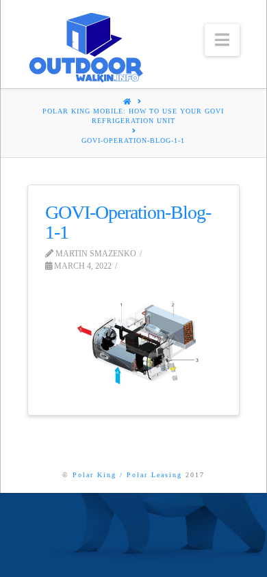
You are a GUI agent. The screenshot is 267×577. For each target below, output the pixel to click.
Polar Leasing (154, 475)
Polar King (94, 475)
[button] (222, 40)
